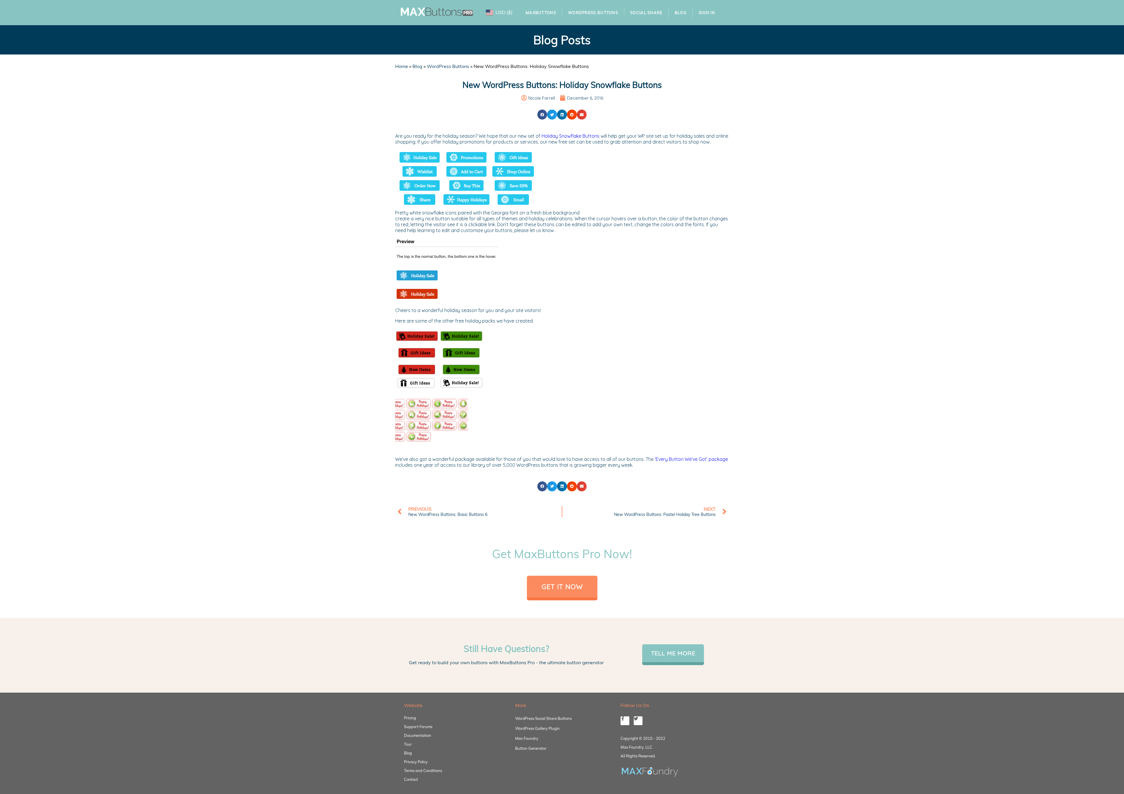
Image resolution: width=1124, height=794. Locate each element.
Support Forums (418, 726)
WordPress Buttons (593, 12)
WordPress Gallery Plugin (537, 728)
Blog (681, 12)
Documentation (417, 735)
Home (401, 66)
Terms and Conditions (423, 770)
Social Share (646, 12)
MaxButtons (541, 12)
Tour (408, 744)
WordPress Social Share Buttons (543, 718)
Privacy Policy (416, 761)
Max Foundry (526, 738)
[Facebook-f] (625, 720)
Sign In (707, 12)
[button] (542, 115)
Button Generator (530, 748)
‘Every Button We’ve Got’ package (691, 459)
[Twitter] (638, 720)
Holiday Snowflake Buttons (570, 136)
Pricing (410, 717)
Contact (411, 779)
